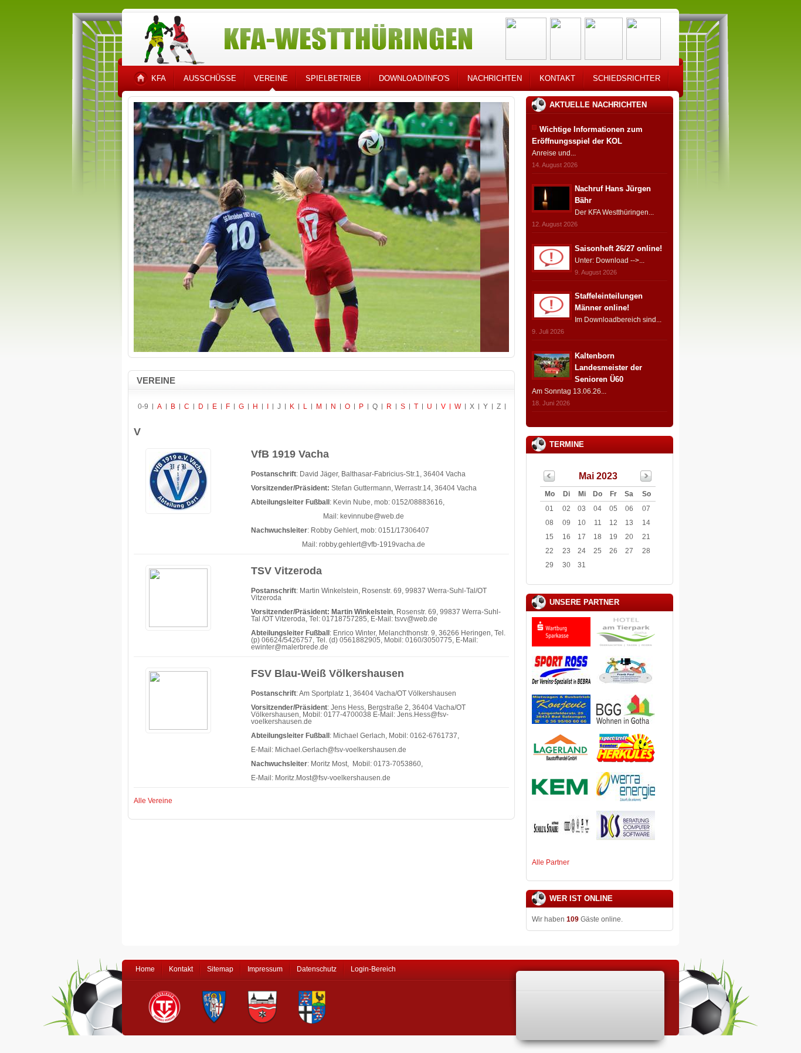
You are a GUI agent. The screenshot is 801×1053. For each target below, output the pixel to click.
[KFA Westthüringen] (303, 37)
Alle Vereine (153, 801)
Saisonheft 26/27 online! (618, 248)
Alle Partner (550, 862)
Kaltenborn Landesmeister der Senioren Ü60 (608, 367)
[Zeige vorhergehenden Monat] (549, 479)
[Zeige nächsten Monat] (646, 479)
